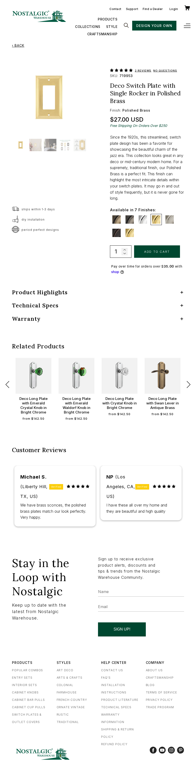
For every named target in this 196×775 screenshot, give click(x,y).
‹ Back (18, 45)
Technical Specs (116, 707)
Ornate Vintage (71, 707)
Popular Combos (27, 670)
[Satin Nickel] (169, 219)
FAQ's (106, 677)
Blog (150, 685)
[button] (122, 69)
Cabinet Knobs (25, 692)
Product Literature (119, 700)
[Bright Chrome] (142, 219)
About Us (154, 670)
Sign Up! (122, 629)
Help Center (113, 663)
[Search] (126, 26)
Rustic (63, 714)
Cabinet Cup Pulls (28, 707)
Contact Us (112, 670)
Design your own (154, 26)
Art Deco (65, 670)
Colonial (65, 685)
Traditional (68, 722)
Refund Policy (114, 744)
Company (155, 663)
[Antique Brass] (116, 219)
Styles (64, 663)
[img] (78, 486)
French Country (72, 700)
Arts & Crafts (69, 677)
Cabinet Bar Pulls (28, 700)
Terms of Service (161, 692)
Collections (87, 27)
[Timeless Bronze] (116, 232)
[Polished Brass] (156, 219)
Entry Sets (22, 677)
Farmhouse (67, 692)
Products (107, 19)
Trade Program (160, 707)
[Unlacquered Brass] (129, 232)
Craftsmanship (102, 34)
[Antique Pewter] (129, 219)
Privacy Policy (159, 700)
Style (112, 27)
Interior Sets (24, 685)
